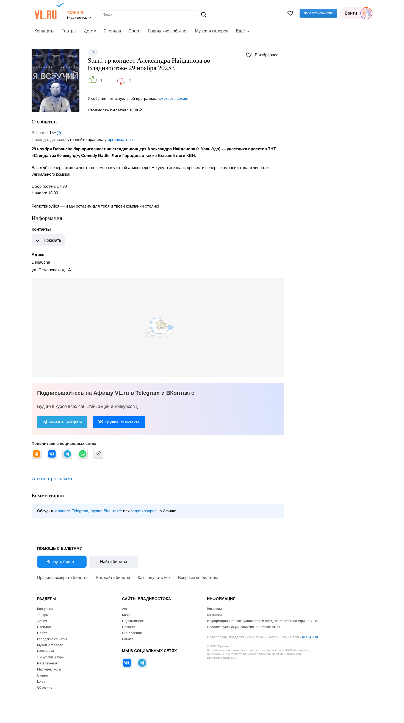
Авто (125, 609)
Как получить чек (154, 577)
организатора (120, 139)
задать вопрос (143, 511)
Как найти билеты (113, 577)
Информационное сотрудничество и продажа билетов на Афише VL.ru (262, 621)
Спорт (134, 31)
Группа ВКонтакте (122, 422)
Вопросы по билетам (198, 577)
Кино (126, 615)
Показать (52, 240)
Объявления (132, 633)
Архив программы (53, 478)
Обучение (44, 687)
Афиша (75, 12)
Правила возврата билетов (62, 577)
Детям (90, 31)
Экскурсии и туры (50, 657)
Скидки (42, 675)
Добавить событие (318, 13)
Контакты (214, 615)
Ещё (240, 31)
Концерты (44, 31)
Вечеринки (45, 651)
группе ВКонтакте (106, 511)
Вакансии (214, 609)
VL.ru (50, 11)
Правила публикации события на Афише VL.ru (243, 627)
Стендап (112, 31)
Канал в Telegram (65, 422)
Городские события (168, 31)
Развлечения (47, 663)
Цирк (41, 681)
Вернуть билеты (62, 561)
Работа (128, 639)
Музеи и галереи (212, 31)
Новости (128, 627)
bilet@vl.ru (310, 637)
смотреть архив (173, 98)
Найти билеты (113, 561)
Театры (69, 31)
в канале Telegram (71, 511)
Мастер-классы (49, 669)
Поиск (204, 14)
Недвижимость (133, 621)
